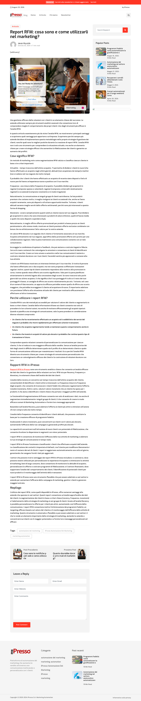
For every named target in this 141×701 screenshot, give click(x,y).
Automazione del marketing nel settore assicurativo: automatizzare (116, 65)
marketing (45, 678)
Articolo (42, 15)
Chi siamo (53, 15)
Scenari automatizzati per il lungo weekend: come (116, 93)
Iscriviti (93, 2)
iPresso (44, 674)
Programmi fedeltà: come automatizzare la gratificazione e (116, 51)
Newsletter (66, 15)
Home (33, 15)
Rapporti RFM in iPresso (20, 369)
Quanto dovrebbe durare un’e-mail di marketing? (64, 556)
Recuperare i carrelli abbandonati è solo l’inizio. (115, 80)
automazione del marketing (29, 531)
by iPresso (125, 7)
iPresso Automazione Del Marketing (58, 531)
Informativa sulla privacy (122, 698)
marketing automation (21, 536)
